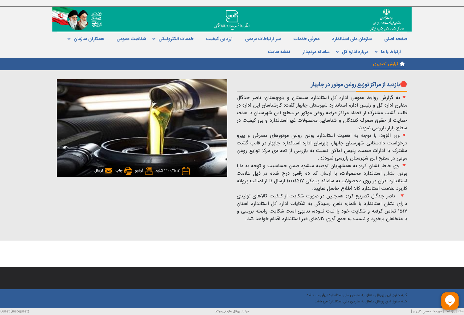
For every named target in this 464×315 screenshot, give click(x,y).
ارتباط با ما (391, 51)
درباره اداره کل (355, 51)
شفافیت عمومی (131, 39)
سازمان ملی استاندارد (352, 39)
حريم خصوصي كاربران (427, 311)
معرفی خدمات (306, 39)
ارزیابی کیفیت (219, 39)
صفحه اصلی (395, 39)
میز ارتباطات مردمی (263, 39)
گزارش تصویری (385, 64)
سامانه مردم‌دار (316, 51)
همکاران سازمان (89, 39)
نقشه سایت (279, 51)
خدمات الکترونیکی (176, 39)
